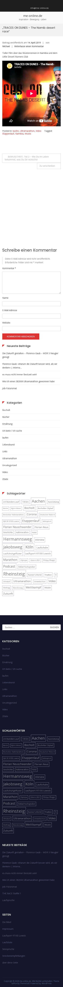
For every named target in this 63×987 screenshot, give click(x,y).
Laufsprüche (8, 900)
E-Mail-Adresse (9, 310)
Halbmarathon (22, 532)
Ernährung (7, 423)
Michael (6, 46)
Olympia (23, 560)
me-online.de (32, 16)
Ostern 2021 (35, 560)
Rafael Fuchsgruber (27, 567)
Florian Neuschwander (17, 527)
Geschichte (8, 532)
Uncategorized (9, 465)
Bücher (5, 416)
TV (56, 575)
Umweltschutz (39, 581)
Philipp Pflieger (49, 560)
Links (4, 451)
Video (38, 130)
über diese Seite (10, 962)
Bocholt (6, 410)
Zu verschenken (47, 165)
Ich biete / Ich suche (12, 430)
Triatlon (48, 574)
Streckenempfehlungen (13, 955)
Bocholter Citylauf (45, 508)
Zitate (5, 479)
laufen (16, 130)
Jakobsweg (12, 546)
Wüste (28, 133)
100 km (25, 502)
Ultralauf (6, 581)
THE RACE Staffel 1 (11, 893)
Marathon (10, 560)
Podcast (9, 566)
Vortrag (6, 587)
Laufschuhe (42, 547)
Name (5, 297)
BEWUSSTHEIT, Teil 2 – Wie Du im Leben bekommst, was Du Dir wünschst (27, 158)
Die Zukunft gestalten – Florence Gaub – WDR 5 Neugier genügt (30, 355)
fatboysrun (47, 521)
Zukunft (8, 593)
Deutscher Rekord (47, 515)
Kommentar (9, 268)
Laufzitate (7, 942)
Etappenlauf (8, 133)
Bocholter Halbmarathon (13, 515)
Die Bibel (6, 922)
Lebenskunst (8, 444)
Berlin (5, 508)
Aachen (38, 501)
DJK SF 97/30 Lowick (11, 521)
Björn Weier (16, 508)
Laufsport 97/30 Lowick (38, 553)
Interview (39, 539)
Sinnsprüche (8, 949)
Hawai (34, 532)
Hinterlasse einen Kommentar (29, 46)
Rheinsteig (14, 574)
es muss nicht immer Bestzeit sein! (19, 374)
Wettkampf (33, 587)
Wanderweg (17, 588)
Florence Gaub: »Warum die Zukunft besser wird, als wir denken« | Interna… (29, 365)
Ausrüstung (53, 501)
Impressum (7, 928)
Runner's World (34, 575)
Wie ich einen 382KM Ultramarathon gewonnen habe (28, 381)
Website (6, 322)
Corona (32, 514)
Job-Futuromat (9, 388)
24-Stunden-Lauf (11, 501)
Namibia (19, 133)
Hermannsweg (17, 539)
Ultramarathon (27, 130)
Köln (29, 546)
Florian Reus (41, 527)
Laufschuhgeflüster (12, 553)
